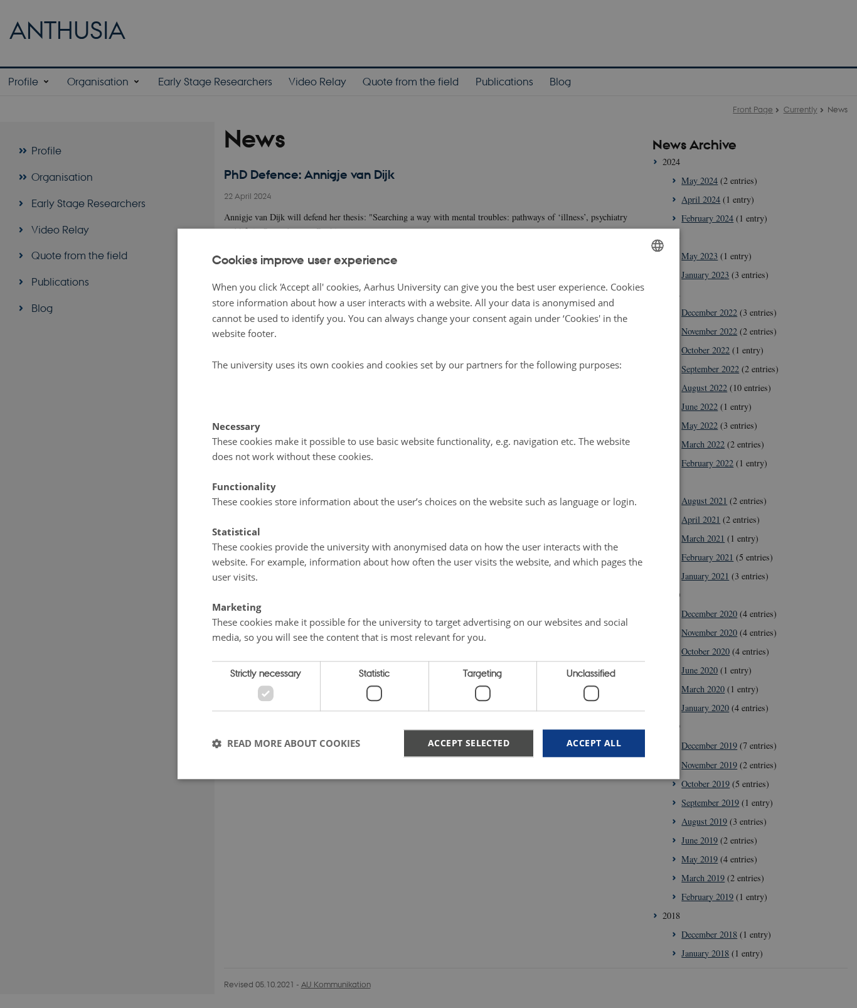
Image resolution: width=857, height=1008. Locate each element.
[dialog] (428, 503)
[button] (286, 743)
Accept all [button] (594, 743)
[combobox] (657, 245)
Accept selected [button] (468, 743)
